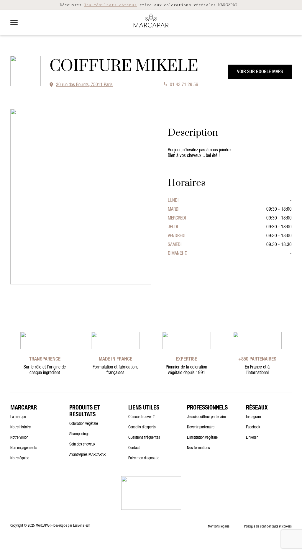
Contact (134, 448)
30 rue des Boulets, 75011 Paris (84, 85)
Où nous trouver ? (141, 417)
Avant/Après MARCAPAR (87, 455)
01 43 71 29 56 (184, 85)
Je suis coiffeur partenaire (206, 417)
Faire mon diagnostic (143, 458)
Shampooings (79, 434)
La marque (18, 417)
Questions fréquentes (144, 438)
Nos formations (198, 448)
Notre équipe (19, 458)
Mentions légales (218, 526)
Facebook (253, 427)
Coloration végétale (83, 424)
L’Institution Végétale (202, 438)
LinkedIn (252, 438)
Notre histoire (20, 427)
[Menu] (14, 22)
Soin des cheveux (82, 445)
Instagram (253, 417)
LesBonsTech (81, 526)
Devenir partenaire (200, 427)
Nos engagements (23, 448)
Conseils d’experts (142, 427)
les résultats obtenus (110, 5)
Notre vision (19, 438)
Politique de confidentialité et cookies (268, 526)
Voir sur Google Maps (260, 72)
